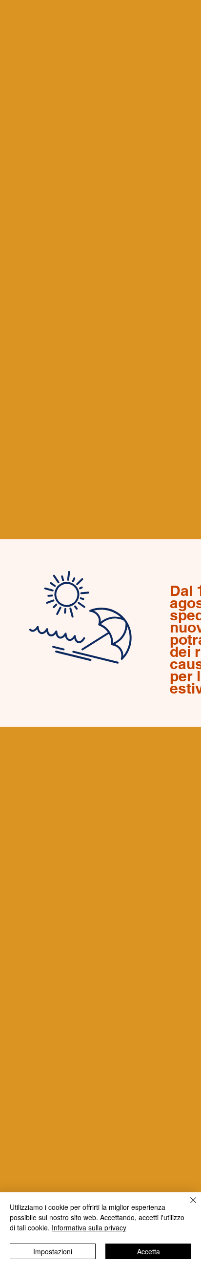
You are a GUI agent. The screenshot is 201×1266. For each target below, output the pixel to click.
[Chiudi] (187, 1206)
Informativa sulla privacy (89, 1227)
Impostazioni (52, 1251)
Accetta (148, 1251)
